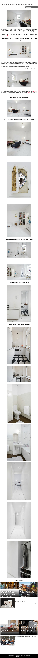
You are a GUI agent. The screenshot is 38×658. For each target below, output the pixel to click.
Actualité (16, 639)
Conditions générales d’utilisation (14, 655)
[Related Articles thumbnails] (7, 606)
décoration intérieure (5, 35)
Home (1, 2)
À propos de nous (27, 655)
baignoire (35, 91)
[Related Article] (28, 589)
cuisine (34, 89)
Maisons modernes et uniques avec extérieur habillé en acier (27, 592)
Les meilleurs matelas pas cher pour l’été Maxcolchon (8, 630)
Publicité (21, 655)
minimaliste (9, 64)
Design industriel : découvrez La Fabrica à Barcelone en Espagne (9, 592)
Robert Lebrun (28, 7)
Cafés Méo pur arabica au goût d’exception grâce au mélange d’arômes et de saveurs (27, 630)
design (29, 92)
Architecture (22, 596)
